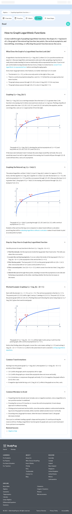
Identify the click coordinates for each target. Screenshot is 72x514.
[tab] (7, 18)
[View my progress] (68, 24)
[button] (36, 51)
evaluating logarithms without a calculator (33, 230)
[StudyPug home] (10, 446)
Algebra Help (12, 431)
